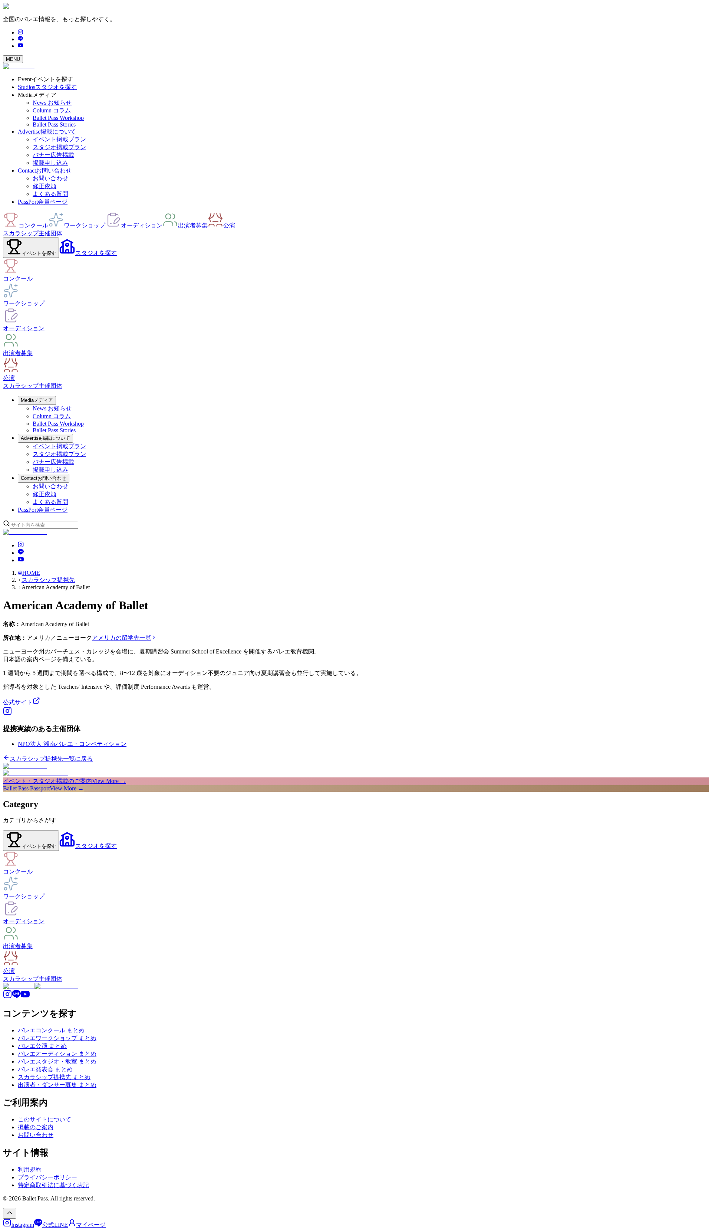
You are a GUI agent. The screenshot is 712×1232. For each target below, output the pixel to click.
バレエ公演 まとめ (42, 1046)
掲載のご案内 (35, 1127)
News (52, 102)
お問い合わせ (50, 178)
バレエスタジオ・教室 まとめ (57, 1061)
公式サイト (18, 702)
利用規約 (30, 1169)
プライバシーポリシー (47, 1177)
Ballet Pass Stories (54, 124)
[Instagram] (20, 32)
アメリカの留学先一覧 (121, 638)
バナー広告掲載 (53, 155)
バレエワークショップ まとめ (57, 1038)
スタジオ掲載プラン (59, 147)
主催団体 (50, 233)
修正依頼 (44, 186)
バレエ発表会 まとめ (45, 1069)
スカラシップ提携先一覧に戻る (51, 759)
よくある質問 (50, 194)
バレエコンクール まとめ (51, 1030)
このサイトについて (44, 1119)
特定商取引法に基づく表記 (53, 1185)
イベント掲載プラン (59, 139)
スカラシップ (21, 233)
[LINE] (20, 39)
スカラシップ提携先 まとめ (54, 1077)
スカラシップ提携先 (48, 580)
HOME (31, 573)
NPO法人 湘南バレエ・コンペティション (72, 744)
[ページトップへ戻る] (9, 1213)
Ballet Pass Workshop (58, 118)
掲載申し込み (50, 163)
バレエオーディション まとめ (57, 1054)
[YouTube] (20, 46)
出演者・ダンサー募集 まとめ (57, 1085)
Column (52, 110)
